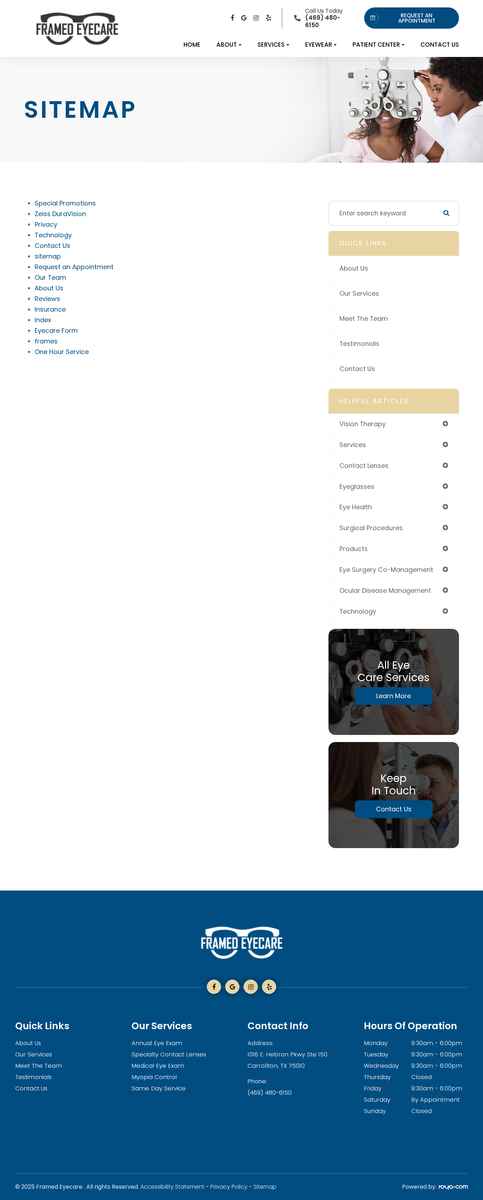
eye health (355, 507)
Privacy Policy (229, 1187)
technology (357, 611)
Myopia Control (154, 1077)
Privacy (46, 224)
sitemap (48, 256)
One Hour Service (62, 351)
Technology (53, 235)
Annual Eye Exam (157, 1043)
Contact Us (439, 44)
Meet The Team (363, 318)
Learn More (393, 695)
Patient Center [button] (376, 44)
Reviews (47, 298)
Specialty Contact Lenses (169, 1054)
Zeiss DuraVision (60, 213)
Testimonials (359, 343)
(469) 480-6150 (270, 1092)
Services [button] (271, 44)
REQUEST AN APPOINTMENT (416, 18)
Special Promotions (65, 203)
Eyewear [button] (318, 44)
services (352, 444)
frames (46, 341)
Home (192, 44)
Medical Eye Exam (158, 1065)
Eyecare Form (56, 330)
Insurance (50, 309)
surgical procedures (371, 527)
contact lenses (364, 465)
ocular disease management (385, 590)
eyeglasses (356, 486)
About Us (49, 288)
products (353, 548)
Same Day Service (159, 1088)
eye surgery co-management (386, 569)
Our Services (359, 293)
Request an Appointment (74, 266)
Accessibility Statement (172, 1187)
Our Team (50, 277)
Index (43, 319)
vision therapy (362, 423)
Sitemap (265, 1187)
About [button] (226, 44)
